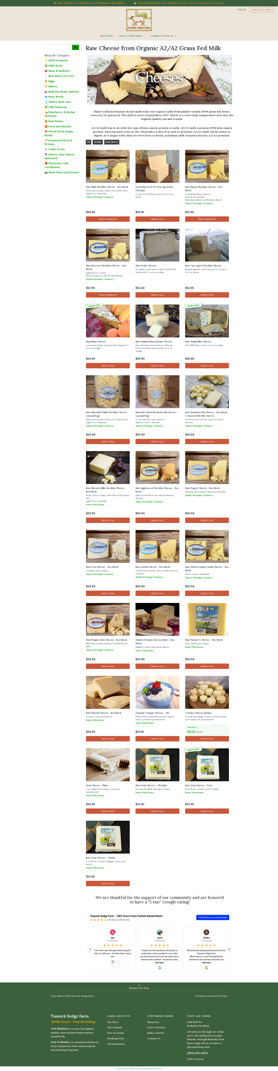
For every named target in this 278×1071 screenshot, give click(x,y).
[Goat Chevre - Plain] (108, 764)
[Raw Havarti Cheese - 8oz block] (108, 692)
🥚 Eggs (49, 81)
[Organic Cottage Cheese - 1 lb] (157, 692)
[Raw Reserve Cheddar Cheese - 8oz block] (108, 245)
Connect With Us (162, 36)
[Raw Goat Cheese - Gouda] (108, 837)
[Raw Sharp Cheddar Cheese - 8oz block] (207, 166)
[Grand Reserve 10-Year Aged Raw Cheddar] (157, 166)
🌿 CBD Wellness (55, 107)
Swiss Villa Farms (95, 504)
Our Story (113, 1022)
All (88, 142)
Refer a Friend (155, 1032)
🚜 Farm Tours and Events (61, 172)
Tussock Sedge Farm (82, 996)
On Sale (97, 142)
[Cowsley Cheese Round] (207, 692)
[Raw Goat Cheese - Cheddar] (157, 764)
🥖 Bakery (51, 86)
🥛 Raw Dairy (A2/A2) (59, 76)
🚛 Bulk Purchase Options (61, 91)
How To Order (115, 1032)
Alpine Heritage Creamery (100, 197)
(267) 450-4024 (197, 1053)
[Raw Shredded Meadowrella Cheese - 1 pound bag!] (157, 391)
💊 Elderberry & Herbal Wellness (59, 114)
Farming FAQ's (115, 1038)
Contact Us (153, 1038)
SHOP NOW (106, 36)
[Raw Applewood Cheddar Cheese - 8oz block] (157, 467)
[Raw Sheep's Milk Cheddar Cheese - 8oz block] (108, 467)
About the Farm (130, 36)
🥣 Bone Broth (54, 96)
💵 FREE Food (53, 65)
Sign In (242, 9)
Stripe (223, 996)
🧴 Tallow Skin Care (57, 101)
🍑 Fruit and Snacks (57, 126)
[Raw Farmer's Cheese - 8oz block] (207, 619)
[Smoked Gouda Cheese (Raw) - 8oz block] (157, 619)
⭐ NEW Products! (56, 60)
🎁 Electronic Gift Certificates (56, 165)
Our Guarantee (116, 1043)
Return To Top (139, 988)
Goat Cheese (112, 142)
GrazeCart (157, 1069)
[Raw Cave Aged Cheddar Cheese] (207, 245)
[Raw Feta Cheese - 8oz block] (108, 546)
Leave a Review (156, 1027)
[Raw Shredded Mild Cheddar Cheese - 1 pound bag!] (108, 391)
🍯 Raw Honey (53, 121)
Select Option (107, 219)
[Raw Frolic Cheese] (157, 245)
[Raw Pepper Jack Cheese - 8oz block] (108, 619)
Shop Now (153, 1022)
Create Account (261, 10)
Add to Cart (157, 219)
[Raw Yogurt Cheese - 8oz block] (207, 467)
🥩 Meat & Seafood (56, 70)
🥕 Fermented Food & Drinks (58, 142)
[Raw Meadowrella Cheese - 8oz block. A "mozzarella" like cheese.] (207, 391)
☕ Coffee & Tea (54, 149)
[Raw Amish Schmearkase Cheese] (157, 321)
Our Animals (114, 1027)
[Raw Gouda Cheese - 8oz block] (157, 546)
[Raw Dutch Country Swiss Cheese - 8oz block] (207, 546)
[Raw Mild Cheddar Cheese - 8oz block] (108, 166)
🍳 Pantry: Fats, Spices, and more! (59, 156)
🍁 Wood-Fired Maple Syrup (58, 133)
